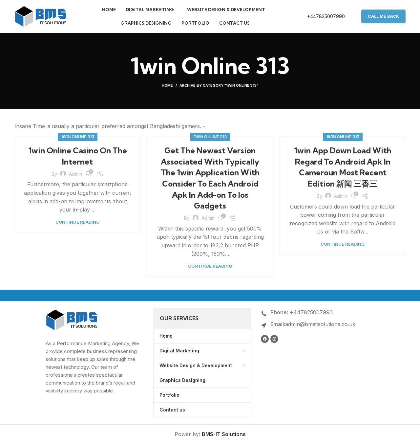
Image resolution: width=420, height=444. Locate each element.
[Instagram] (274, 339)
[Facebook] (265, 339)
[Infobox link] (319, 16)
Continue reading (77, 222)
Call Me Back (383, 16)
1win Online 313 (77, 136)
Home (167, 85)
